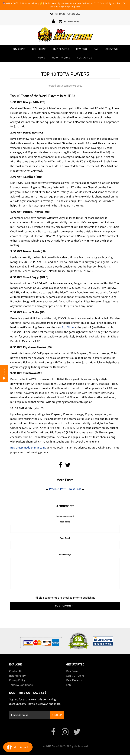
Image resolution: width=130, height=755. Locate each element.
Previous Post (57, 489)
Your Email (65, 538)
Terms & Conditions (21, 685)
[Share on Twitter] (67, 466)
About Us (111, 49)
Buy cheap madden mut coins (28, 448)
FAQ (96, 49)
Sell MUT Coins (75, 676)
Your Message (65, 554)
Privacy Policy (17, 680)
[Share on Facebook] (60, 466)
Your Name (65, 521)
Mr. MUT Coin (49, 746)
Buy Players (61, 49)
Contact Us (84, 57)
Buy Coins (19, 49)
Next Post (75, 489)
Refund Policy (17, 676)
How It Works (73, 21)
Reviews (81, 49)
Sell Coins (39, 49)
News (41, 57)
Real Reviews (74, 680)
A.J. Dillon (68, 327)
